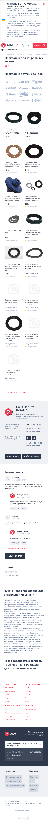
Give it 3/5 (11, 571)
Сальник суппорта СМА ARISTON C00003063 (14, 301)
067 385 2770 (35, 752)
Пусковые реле (10, 719)
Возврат (33, 790)
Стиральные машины (11, 686)
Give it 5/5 (16, 571)
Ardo (23, 508)
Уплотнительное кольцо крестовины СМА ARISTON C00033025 (12, 337)
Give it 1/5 (6, 571)
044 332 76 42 (33, 425)
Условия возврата (13, 781)
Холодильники (12, 706)
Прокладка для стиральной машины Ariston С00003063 (33, 165)
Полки (7, 710)
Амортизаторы (10, 691)
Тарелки (28, 691)
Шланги (7, 701)
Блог (32, 781)
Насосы (7, 694)
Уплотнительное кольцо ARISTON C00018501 (31, 336)
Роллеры (28, 698)
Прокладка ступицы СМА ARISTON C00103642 (12, 372)
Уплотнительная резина (13, 713)
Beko (24, 543)
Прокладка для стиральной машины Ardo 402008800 (33, 131)
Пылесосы (30, 706)
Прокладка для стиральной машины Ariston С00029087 (33, 232)
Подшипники (9, 698)
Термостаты (9, 716)
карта (39, 755)
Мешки (27, 713)
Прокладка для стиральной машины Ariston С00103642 (13, 165)
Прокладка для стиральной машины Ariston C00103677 (13, 198)
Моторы (27, 694)
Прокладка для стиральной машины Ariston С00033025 (13, 131)
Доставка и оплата (13, 777)
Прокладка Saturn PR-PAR (13, 231)
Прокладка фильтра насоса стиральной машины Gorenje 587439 (12, 267)
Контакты (33, 785)
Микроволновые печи (33, 686)
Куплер (27, 701)
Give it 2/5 (8, 571)
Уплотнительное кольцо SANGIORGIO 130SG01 (33, 266)
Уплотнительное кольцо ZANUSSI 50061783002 (31, 302)
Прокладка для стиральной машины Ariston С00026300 (33, 198)
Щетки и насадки (30, 710)
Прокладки (15, 508)
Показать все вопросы (17, 548)
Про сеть (33, 777)
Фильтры (28, 719)
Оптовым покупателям (15, 785)
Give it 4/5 (13, 571)
